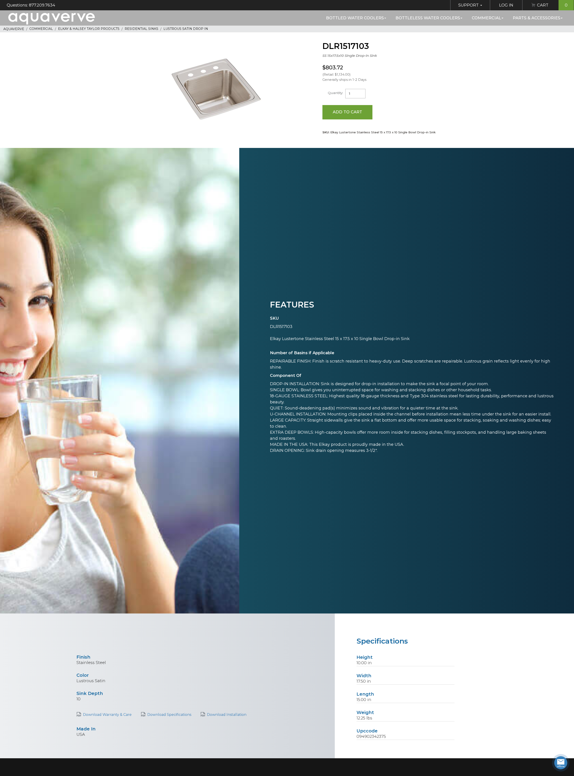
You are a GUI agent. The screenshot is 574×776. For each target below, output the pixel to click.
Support (469, 5)
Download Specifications (169, 714)
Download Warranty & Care (107, 714)
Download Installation (226, 714)
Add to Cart (347, 112)
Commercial (486, 17)
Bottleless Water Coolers (428, 17)
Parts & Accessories (536, 17)
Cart (552, 5)
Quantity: (335, 93)
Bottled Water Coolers (355, 17)
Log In (506, 5)
